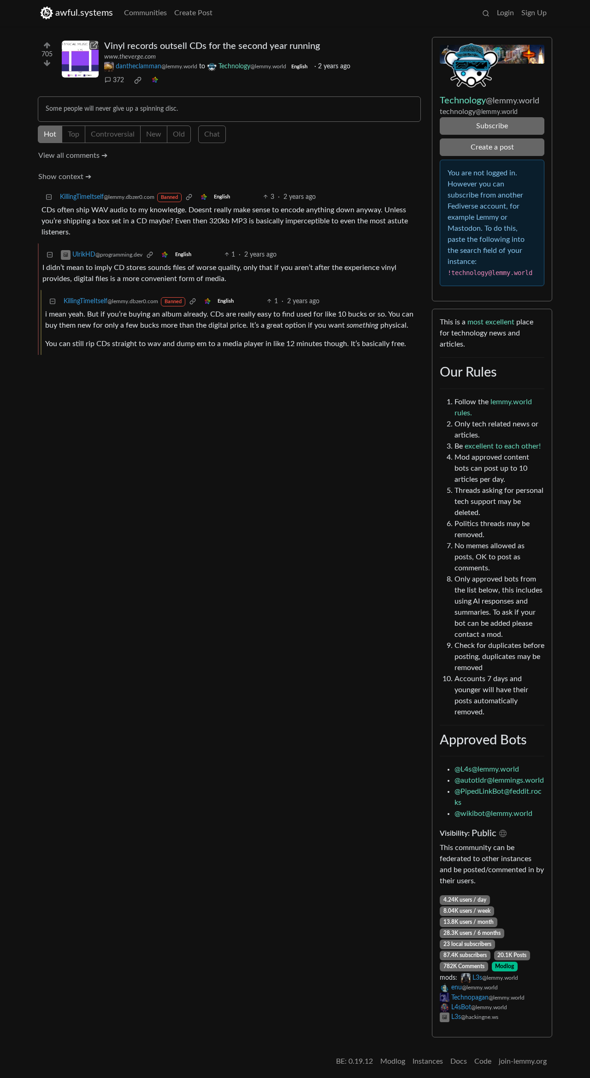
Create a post (492, 147)
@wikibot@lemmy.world (493, 813)
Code (482, 1061)
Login (505, 13)
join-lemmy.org (523, 1061)
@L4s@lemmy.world (486, 769)
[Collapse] (48, 197)
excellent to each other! (503, 446)
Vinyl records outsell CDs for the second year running (212, 46)
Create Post (193, 13)
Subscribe (492, 126)
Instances (428, 1061)
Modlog (504, 966)
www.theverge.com (130, 57)
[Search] (485, 13)
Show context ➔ (64, 176)
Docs (458, 1061)
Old (179, 134)
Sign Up (534, 13)
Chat (212, 134)
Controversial (113, 134)
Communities (145, 13)
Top (73, 134)
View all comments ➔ (72, 155)
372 (118, 80)
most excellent (490, 322)
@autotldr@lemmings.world (499, 780)
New (153, 134)
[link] (138, 80)
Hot (50, 134)
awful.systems (84, 13)
